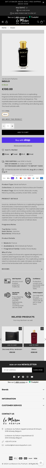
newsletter (23, 364)
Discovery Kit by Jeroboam (12, 349)
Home (4, 28)
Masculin (32, 187)
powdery (11, 193)
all (13, 187)
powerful (19, 193)
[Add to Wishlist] (20, 328)
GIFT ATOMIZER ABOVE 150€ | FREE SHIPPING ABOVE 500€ (23, 3)
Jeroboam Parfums (9, 79)
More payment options (23, 145)
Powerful (40, 187)
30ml (5, 114)
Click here (37, 303)
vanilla (34, 193)
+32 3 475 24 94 (24, 10)
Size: (5, 111)
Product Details (10, 199)
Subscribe (38, 370)
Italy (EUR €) (20, 8)
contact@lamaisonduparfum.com (18, 445)
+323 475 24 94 (10, 441)
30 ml (16, 191)
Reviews (5, 269)
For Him (21, 191)
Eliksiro (34, 349)
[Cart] (41, 22)
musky (34, 191)
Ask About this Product (12, 119)
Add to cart (12, 345)
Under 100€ (27, 193)
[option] (23, 55)
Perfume (5, 193)
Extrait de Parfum (20, 184)
